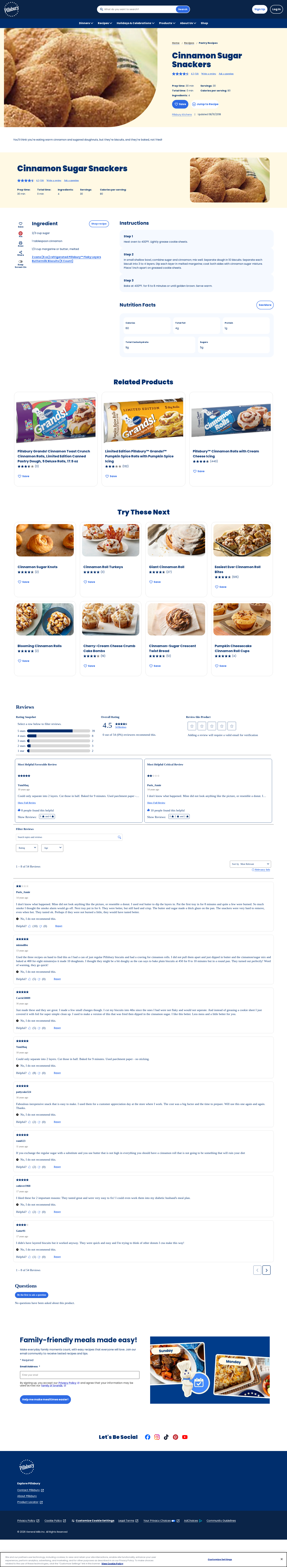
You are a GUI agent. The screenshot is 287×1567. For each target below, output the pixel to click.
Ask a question (226, 74)
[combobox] (139, 9)
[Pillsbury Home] (11, 9)
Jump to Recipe (207, 104)
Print (20, 246)
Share (20, 255)
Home (176, 43)
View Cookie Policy (112, 1563)
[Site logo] (26, 1467)
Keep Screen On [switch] (20, 265)
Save (182, 104)
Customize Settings (220, 1559)
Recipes (189, 43)
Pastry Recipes (208, 43)
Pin (20, 236)
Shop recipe (99, 223)
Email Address (30, 1366)
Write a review (208, 74)
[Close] (281, 1559)
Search (182, 9)
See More (265, 305)
